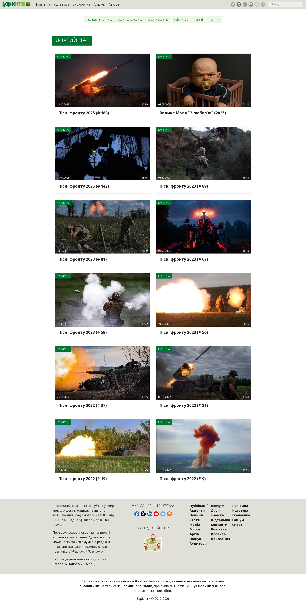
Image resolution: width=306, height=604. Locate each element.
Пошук (195, 539)
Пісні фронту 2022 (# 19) (82, 478)
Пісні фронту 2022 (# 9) (183, 478)
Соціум (100, 4)
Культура (61, 4)
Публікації (199, 506)
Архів (194, 534)
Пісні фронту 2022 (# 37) (82, 405)
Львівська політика (99, 19)
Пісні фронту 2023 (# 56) (184, 332)
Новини (213, 19)
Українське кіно (158, 19)
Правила (218, 534)
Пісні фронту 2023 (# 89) (184, 186)
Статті (199, 19)
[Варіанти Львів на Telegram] (256, 4)
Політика (42, 4)
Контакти (219, 524)
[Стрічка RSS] (262, 4)
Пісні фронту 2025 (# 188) (83, 112)
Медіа (195, 524)
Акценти (197, 510)
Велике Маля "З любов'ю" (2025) (193, 112)
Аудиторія (198, 543)
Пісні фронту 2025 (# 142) (83, 186)
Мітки (195, 529)
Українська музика (130, 19)
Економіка (82, 4)
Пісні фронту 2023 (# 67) (184, 259)
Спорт (114, 4)
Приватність (222, 539)
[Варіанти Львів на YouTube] (250, 4)
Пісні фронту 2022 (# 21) (184, 405)
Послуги (218, 506)
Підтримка (220, 520)
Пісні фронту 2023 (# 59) (82, 332)
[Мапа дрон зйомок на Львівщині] (153, 543)
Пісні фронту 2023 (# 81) (82, 259)
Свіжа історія (182, 19)
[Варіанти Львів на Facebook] (233, 4)
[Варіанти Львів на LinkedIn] (245, 4)
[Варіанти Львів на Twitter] (239, 4)
